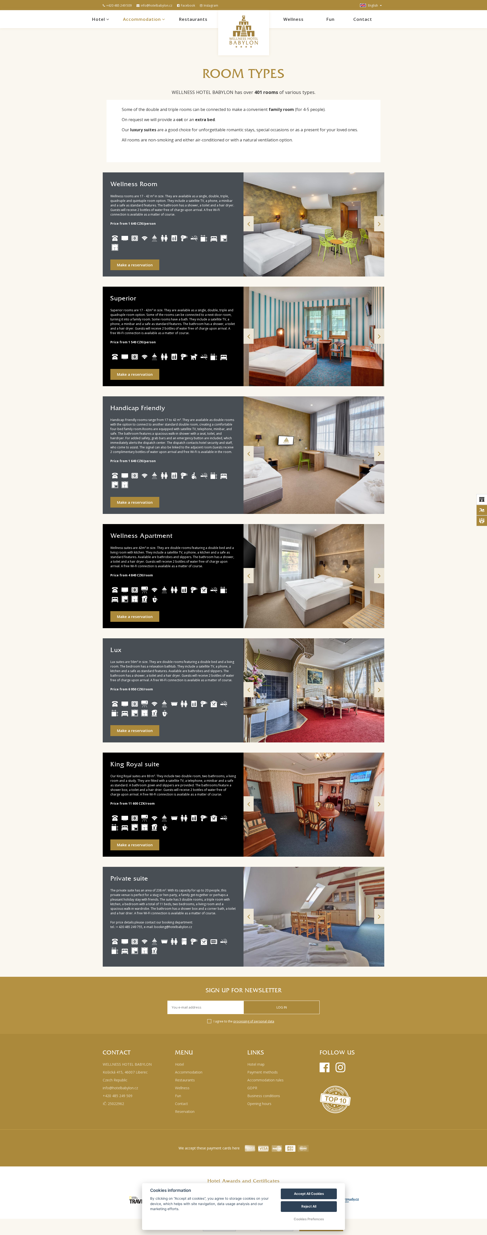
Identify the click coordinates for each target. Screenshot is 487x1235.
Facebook (188, 5)
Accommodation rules (265, 1080)
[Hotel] (481, 499)
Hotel (99, 19)
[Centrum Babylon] (481, 510)
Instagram (211, 5)
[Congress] (481, 520)
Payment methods (262, 1072)
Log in (281, 1007)
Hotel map (256, 1064)
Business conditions (263, 1095)
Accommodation (142, 19)
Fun (330, 19)
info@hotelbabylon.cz (156, 5)
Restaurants (193, 19)
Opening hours (259, 1103)
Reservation (185, 1111)
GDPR (252, 1087)
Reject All (308, 1206)
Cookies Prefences (309, 1219)
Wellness (293, 19)
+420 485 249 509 (119, 5)
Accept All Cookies (309, 1194)
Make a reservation (135, 264)
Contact (362, 19)
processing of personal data (253, 1021)
